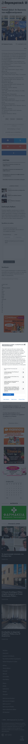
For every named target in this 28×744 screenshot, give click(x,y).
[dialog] (14, 372)
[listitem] (14, 369)
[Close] (25, 344)
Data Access (14, 399)
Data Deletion (6, 399)
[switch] (23, 372)
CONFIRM (8, 394)
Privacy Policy (22, 399)
